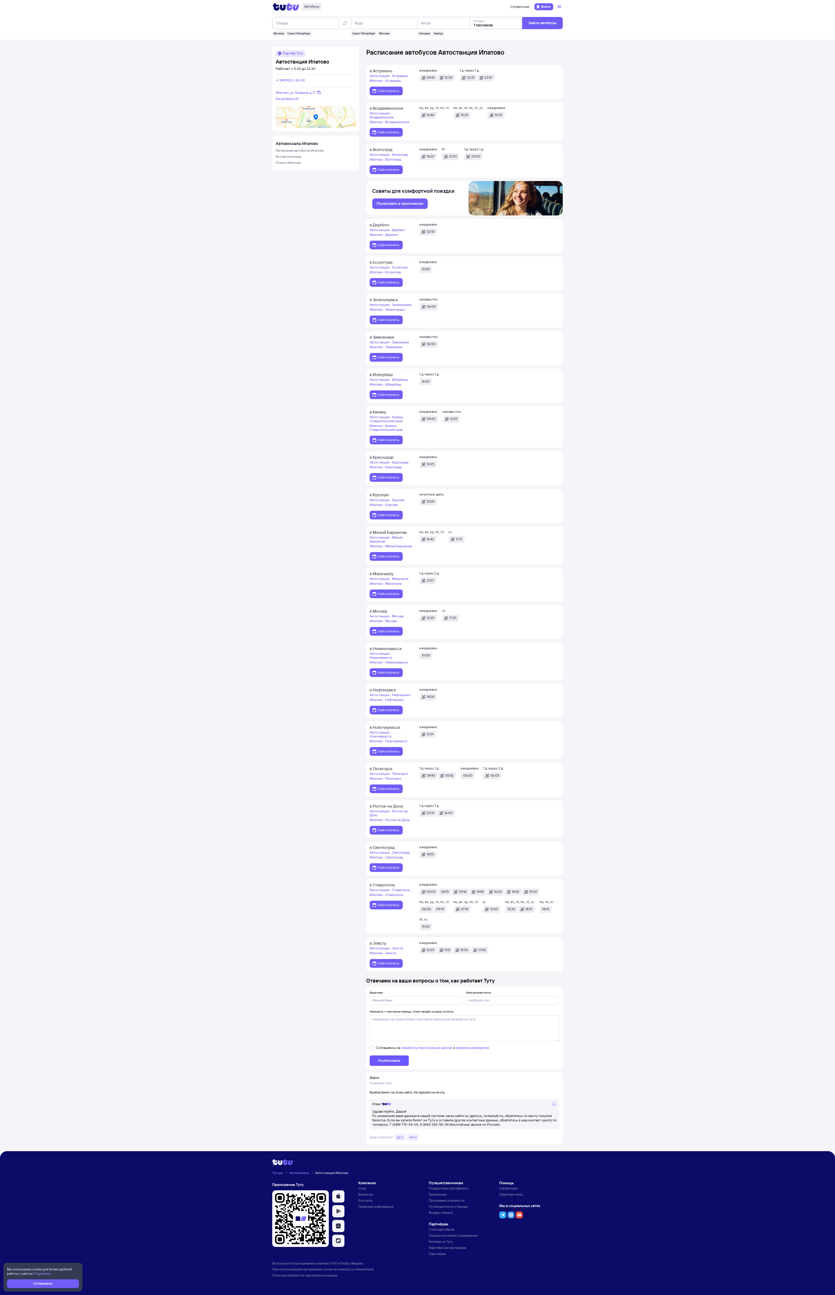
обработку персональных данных (426, 1048)
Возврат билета (441, 1213)
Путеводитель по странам (448, 1206)
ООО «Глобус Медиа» (346, 1263)
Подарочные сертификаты (449, 1188)
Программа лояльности (446, 1200)
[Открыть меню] (560, 6)
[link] (400, 203)
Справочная (519, 7)
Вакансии (365, 1194)
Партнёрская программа (447, 1248)
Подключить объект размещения (453, 1235)
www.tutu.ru (345, 1269)
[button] (338, 1196)
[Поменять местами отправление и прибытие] (345, 23)
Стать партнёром (441, 1229)
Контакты (365, 1200)
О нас (362, 1188)
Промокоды (438, 1194)
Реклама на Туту (441, 1242)
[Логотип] (286, 7)
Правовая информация (375, 1206)
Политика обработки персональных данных (304, 1275)
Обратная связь (511, 1194)
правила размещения (472, 1048)
